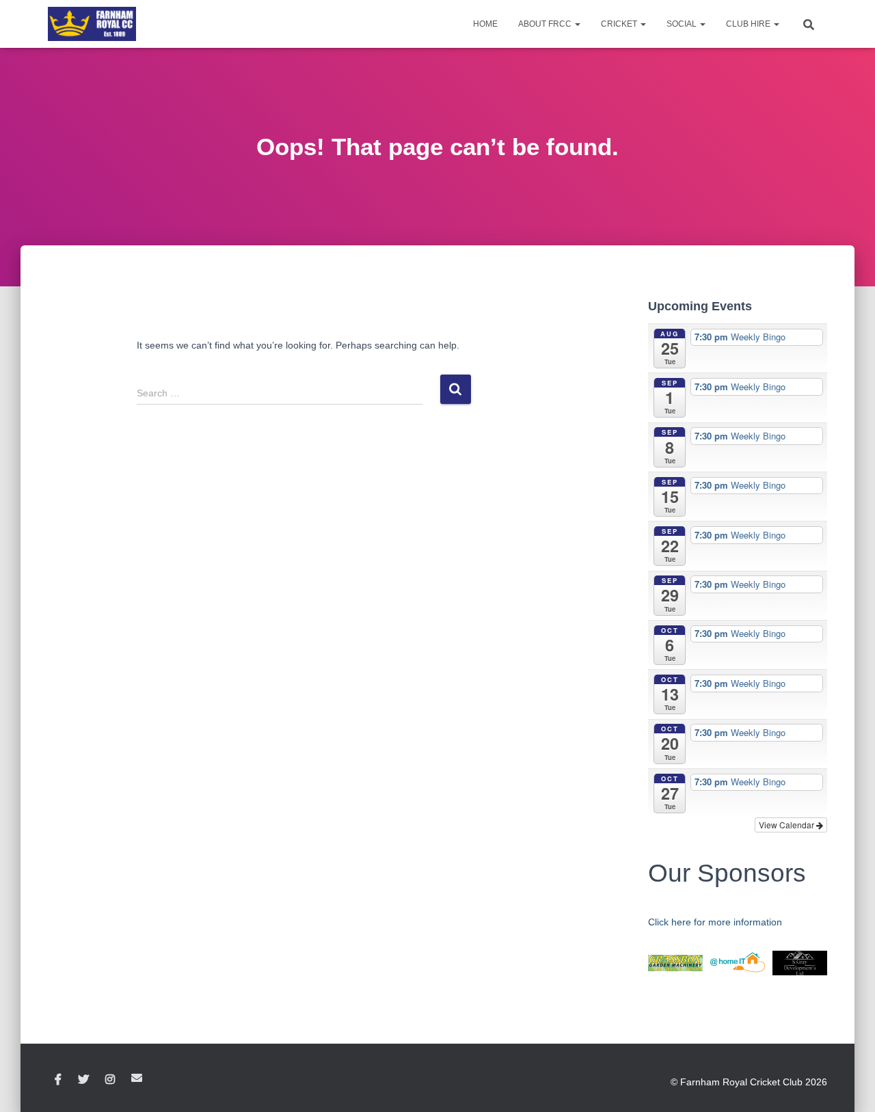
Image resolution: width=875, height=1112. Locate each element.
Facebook (58, 1080)
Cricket (620, 24)
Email (136, 1078)
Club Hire (749, 24)
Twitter (83, 1080)
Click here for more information (715, 922)
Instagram (110, 1080)
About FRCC (546, 24)
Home (485, 24)
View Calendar (787, 824)
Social (683, 24)
